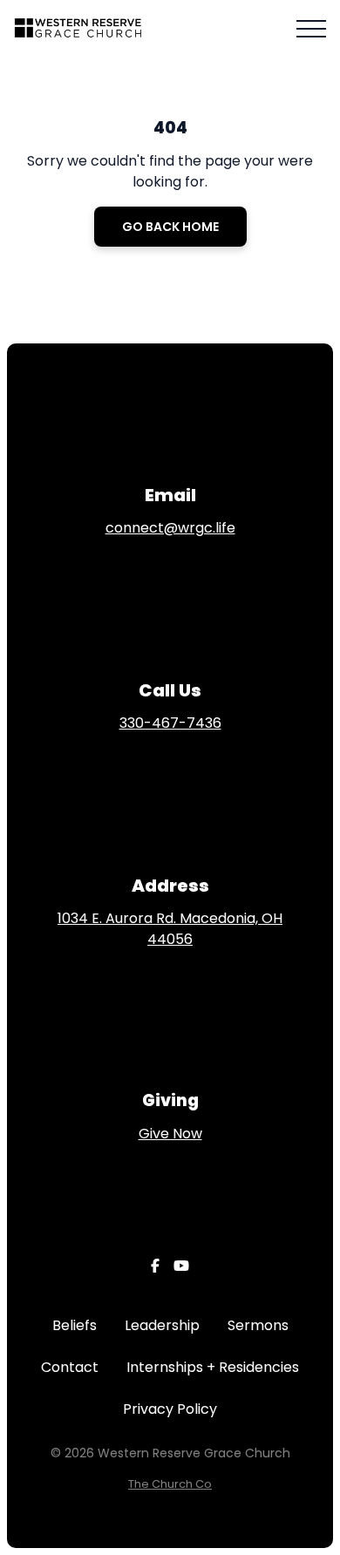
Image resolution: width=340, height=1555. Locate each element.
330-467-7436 (170, 723)
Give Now (170, 1134)
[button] (311, 29)
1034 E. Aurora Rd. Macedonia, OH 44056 (170, 928)
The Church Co (170, 1484)
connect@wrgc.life (170, 528)
